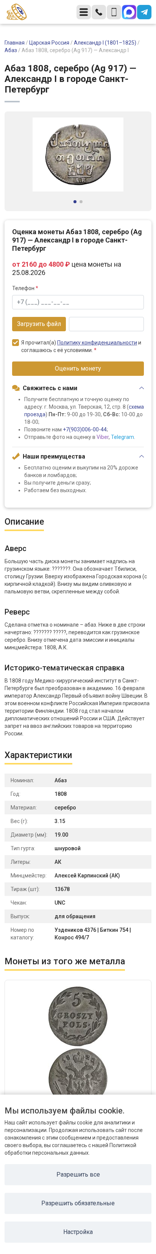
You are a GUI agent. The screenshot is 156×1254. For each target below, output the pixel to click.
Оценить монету (78, 368)
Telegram (122, 437)
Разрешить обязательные (78, 1203)
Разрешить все (78, 1174)
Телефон (25, 288)
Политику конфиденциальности (97, 343)
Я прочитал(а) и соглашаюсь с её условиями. (81, 346)
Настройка (78, 1231)
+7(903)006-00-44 (85, 429)
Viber (103, 437)
